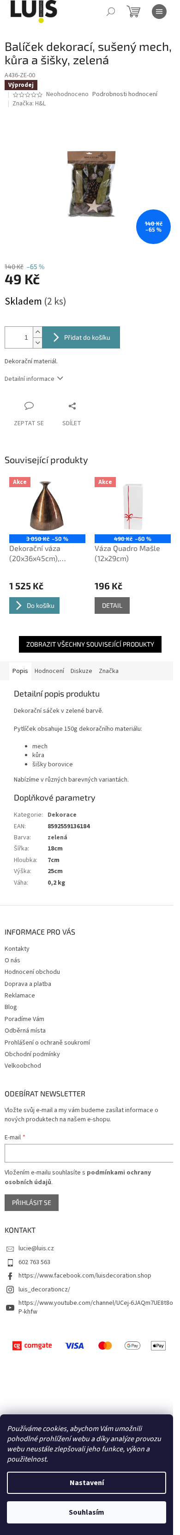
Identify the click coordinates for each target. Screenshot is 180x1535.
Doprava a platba (28, 984)
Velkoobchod (23, 1065)
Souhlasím (86, 1512)
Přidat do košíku (87, 337)
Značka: (29, 103)
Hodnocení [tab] (49, 671)
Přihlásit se (31, 1202)
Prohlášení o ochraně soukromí (47, 1042)
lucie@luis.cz (36, 1248)
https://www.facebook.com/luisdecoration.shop (84, 1275)
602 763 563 (34, 1262)
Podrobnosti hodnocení (124, 94)
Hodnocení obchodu (32, 972)
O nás (12, 960)
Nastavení (87, 1483)
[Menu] (159, 11)
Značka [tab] (109, 671)
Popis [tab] (20, 671)
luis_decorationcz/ (44, 1289)
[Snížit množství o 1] (37, 342)
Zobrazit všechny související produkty (90, 644)
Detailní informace (29, 379)
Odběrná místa (25, 1030)
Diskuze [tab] (81, 671)
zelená (57, 837)
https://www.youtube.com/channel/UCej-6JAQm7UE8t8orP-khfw (96, 1307)
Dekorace (62, 814)
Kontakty (17, 949)
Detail (112, 605)
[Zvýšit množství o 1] (37, 332)
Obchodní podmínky (32, 1054)
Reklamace (20, 995)
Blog (11, 1007)
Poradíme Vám (24, 1019)
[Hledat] (111, 11)
